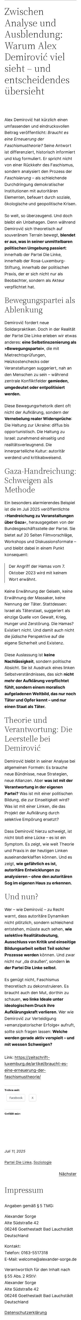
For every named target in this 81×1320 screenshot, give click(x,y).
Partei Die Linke (18, 1162)
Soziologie (43, 1162)
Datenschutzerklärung (25, 1312)
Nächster (67, 1173)
